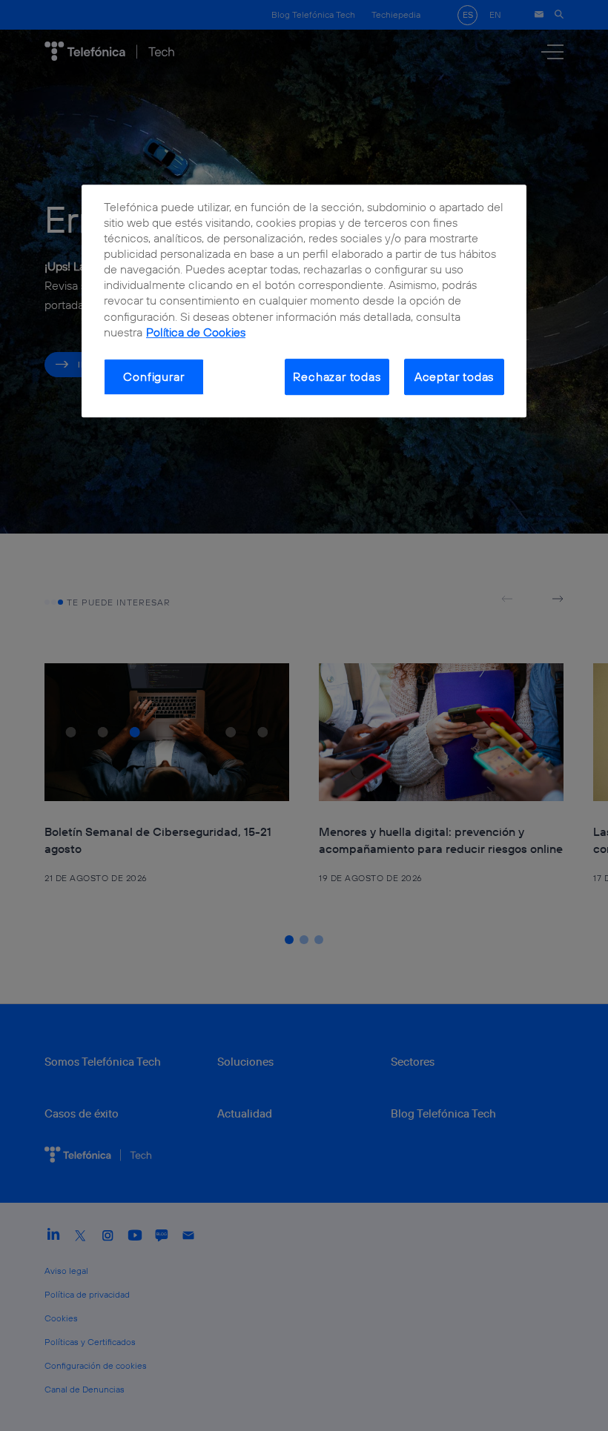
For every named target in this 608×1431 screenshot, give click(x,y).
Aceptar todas (454, 376)
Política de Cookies (195, 332)
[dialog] (304, 301)
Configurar (153, 376)
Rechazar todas (336, 376)
